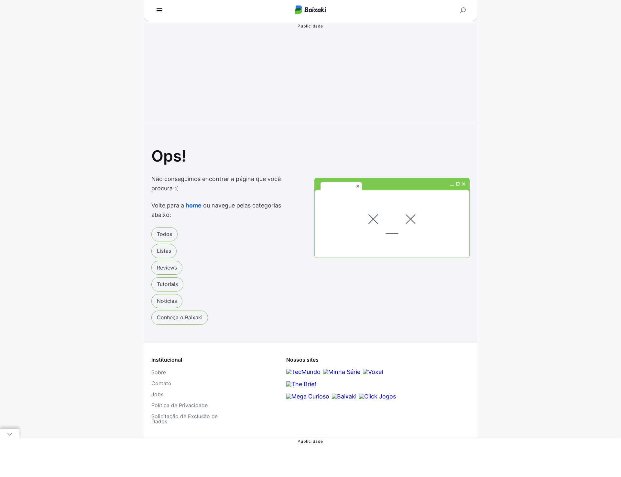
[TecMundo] (303, 371)
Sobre (158, 372)
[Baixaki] (344, 396)
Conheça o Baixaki (179, 317)
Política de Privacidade (179, 405)
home (194, 205)
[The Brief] (301, 384)
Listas (164, 251)
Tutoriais (167, 284)
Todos (164, 234)
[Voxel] (373, 371)
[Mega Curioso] (307, 396)
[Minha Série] (341, 371)
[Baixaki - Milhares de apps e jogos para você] (310, 10)
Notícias (167, 301)
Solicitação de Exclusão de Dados (184, 419)
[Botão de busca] (463, 10)
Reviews (167, 267)
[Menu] (159, 10)
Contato (161, 383)
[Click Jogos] (377, 396)
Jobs (157, 394)
